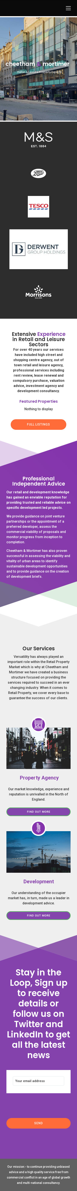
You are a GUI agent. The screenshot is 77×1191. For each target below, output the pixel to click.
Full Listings (38, 424)
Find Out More (38, 811)
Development (38, 882)
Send (38, 1123)
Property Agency (38, 778)
